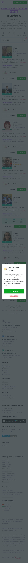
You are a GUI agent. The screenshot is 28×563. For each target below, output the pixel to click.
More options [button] (14, 296)
